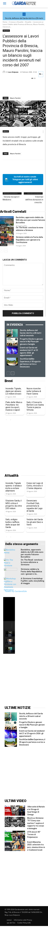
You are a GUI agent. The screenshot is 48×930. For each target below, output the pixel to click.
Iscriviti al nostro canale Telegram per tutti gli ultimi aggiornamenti (25, 179)
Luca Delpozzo (13, 72)
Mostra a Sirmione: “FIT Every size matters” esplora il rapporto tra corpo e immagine (35, 823)
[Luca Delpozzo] (4, 72)
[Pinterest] (17, 89)
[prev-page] (1, 250)
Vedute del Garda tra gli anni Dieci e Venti (35, 522)
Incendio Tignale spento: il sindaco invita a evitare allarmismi (13, 487)
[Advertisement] (24, 448)
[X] (11, 89)
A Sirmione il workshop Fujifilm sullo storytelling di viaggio (32, 581)
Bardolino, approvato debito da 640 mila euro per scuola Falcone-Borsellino (31, 220)
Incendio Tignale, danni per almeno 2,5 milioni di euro (13, 391)
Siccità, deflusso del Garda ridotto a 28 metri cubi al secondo (30, 333)
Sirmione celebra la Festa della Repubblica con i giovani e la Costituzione (29, 239)
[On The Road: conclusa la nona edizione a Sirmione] (7, 231)
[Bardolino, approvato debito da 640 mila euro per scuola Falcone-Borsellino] (7, 221)
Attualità (28, 22)
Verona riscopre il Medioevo (11, 198)
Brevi (9, 381)
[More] (30, 89)
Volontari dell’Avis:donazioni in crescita (34, 200)
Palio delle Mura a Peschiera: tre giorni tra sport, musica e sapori (13, 406)
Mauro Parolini (15, 98)
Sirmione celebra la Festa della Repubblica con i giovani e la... (31, 571)
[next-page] (6, 250)
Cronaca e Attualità (16, 22)
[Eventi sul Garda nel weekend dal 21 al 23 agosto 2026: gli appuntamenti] (12, 350)
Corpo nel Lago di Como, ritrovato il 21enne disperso (35, 485)
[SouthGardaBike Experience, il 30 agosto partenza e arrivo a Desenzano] (12, 361)
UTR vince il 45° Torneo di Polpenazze (34, 834)
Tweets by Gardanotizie (16, 591)
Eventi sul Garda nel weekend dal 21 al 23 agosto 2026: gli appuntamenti (32, 733)
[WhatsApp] (23, 89)
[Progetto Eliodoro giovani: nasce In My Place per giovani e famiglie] (12, 341)
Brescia (5, 131)
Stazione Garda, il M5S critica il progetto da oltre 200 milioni (13, 504)
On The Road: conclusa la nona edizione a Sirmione (32, 562)
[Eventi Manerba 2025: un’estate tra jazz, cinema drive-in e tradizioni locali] (15, 846)
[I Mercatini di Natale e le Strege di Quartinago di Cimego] (15, 810)
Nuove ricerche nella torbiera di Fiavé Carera (34, 391)
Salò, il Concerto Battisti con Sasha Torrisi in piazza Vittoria (35, 406)
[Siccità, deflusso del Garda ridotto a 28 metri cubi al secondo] (12, 333)
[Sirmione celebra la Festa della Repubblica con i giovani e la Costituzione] (7, 241)
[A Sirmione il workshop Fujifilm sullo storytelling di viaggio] (10, 584)
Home (5, 22)
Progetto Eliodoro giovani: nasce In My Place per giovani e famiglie (31, 341)
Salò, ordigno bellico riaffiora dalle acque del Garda (12, 523)
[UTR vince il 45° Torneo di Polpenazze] (15, 836)
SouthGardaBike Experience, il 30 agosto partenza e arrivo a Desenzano (32, 742)
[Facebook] (5, 89)
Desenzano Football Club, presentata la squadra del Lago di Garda (35, 505)
